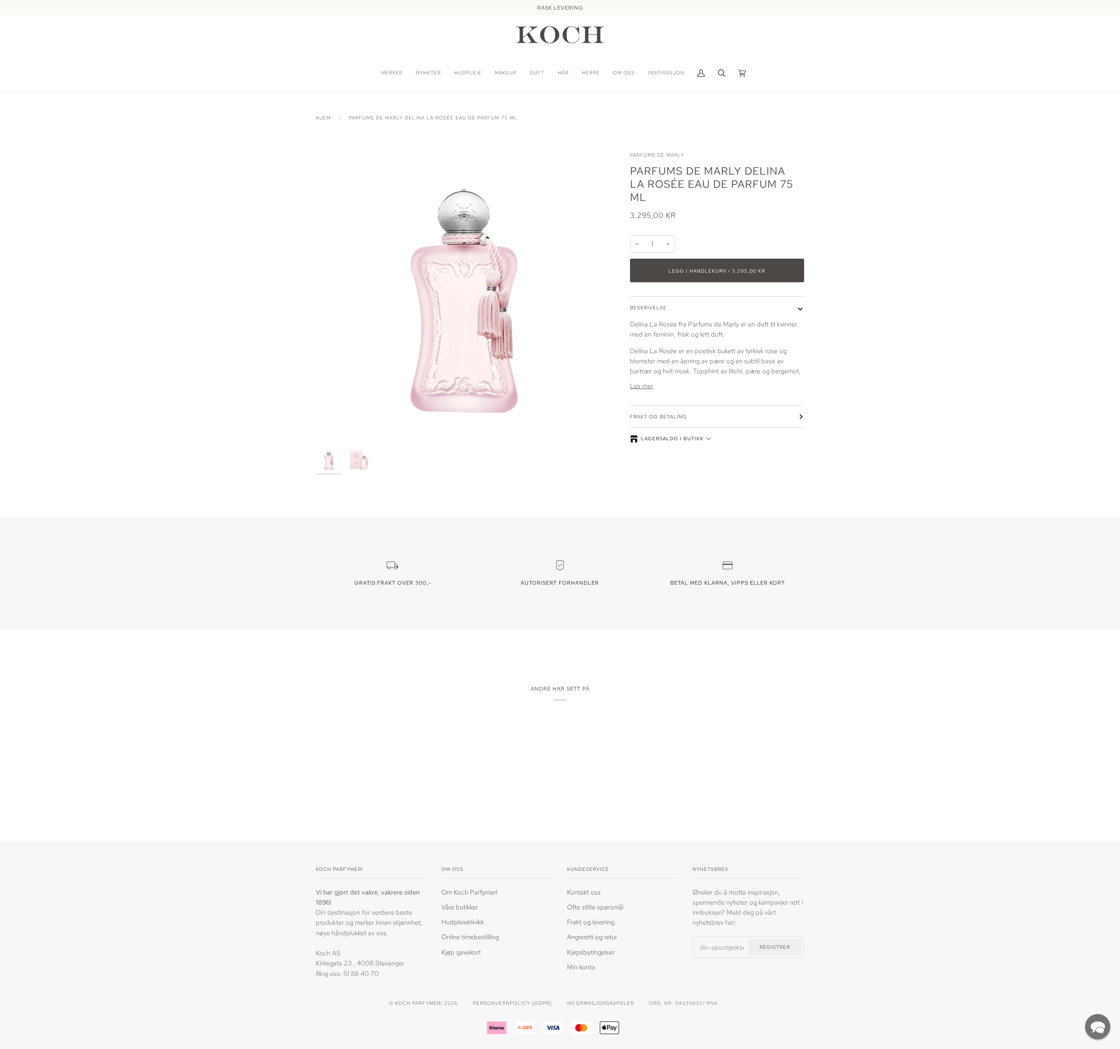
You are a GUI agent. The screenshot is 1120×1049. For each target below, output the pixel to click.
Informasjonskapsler (600, 1003)
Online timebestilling (470, 937)
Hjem (323, 117)
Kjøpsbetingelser (591, 952)
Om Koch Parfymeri (469, 892)
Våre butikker (459, 907)
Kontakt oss (584, 892)
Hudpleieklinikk (462, 922)
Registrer (775, 947)
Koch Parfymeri (418, 1003)
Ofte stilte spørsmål (595, 907)
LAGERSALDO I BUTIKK (672, 438)
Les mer (641, 386)
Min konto (581, 967)
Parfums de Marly (657, 154)
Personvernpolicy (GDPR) (512, 1003)
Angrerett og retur (592, 937)
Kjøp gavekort (461, 952)
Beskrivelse (648, 307)
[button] (1097, 1026)
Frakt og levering (590, 922)
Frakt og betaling (658, 416)
